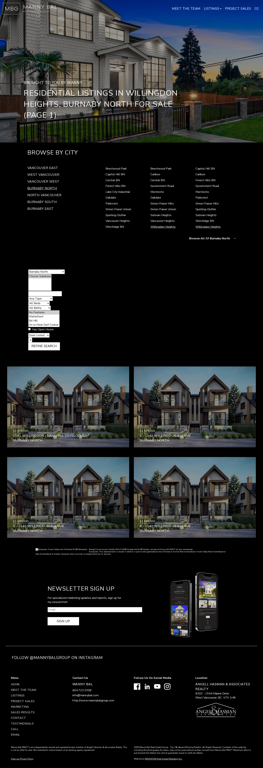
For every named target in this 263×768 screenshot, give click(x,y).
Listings (18, 695)
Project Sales (238, 8)
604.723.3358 (81, 690)
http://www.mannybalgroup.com (93, 700)
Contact (18, 718)
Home (15, 684)
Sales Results (23, 712)
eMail (15, 735)
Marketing (20, 707)
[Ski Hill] (43, 321)
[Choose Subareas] (39, 276)
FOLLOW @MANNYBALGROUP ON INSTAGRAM (57, 657)
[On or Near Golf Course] (43, 325)
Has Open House (42, 329)
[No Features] (43, 312)
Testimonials (22, 724)
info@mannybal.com (85, 695)
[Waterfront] (43, 317)
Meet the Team (186, 8)
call (15, 729)
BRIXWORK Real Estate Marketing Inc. (163, 758)
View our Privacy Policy (22, 758)
